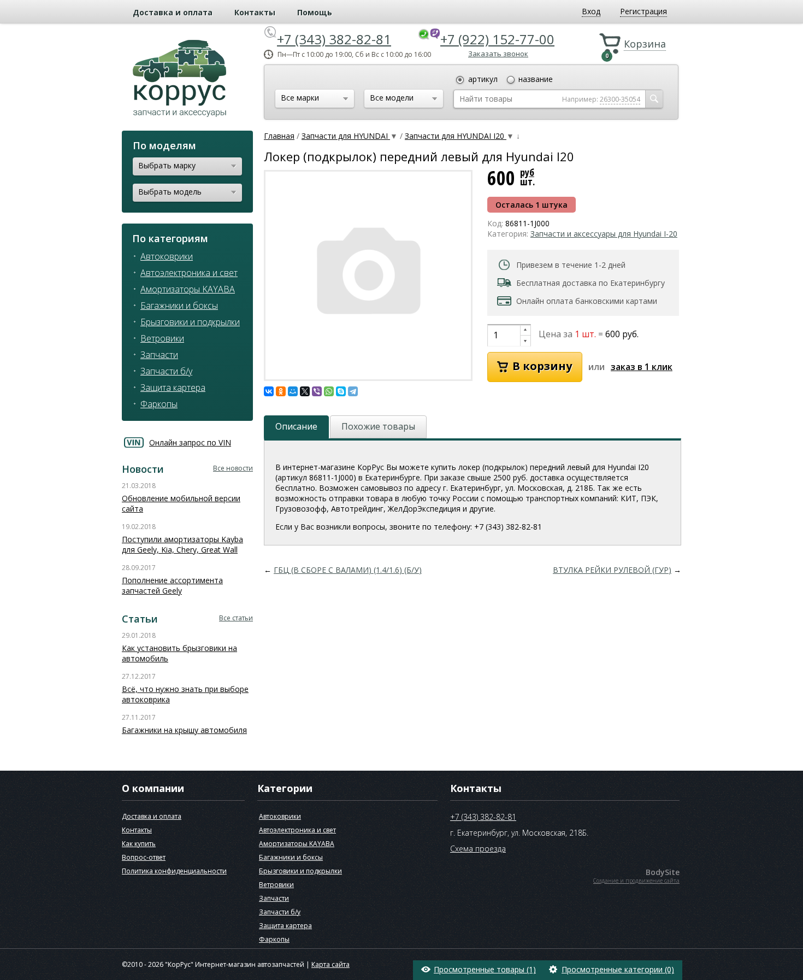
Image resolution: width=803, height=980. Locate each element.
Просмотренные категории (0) (618, 969)
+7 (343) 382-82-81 (334, 39)
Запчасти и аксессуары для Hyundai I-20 (603, 233)
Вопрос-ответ (144, 857)
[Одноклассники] (281, 391)
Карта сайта (330, 964)
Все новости (233, 468)
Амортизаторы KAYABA (187, 289)
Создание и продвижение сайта (636, 880)
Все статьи (236, 618)
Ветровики (162, 338)
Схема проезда (478, 848)
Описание (296, 426)
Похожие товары (378, 426)
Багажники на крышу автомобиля (184, 730)
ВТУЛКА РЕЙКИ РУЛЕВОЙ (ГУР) (612, 570)
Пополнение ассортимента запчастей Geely (172, 585)
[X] (305, 391)
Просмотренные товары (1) (485, 969)
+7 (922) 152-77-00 (497, 39)
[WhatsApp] (329, 391)
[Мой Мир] (293, 391)
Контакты (254, 12)
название (535, 79)
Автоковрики (166, 256)
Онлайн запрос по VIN (190, 442)
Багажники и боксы (179, 306)
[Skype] (341, 391)
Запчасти (159, 355)
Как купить (139, 843)
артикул (483, 79)
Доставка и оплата (172, 12)
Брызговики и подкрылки (190, 322)
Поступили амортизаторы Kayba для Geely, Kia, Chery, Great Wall (182, 544)
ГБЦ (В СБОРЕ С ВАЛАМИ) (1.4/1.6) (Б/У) (348, 570)
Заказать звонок (498, 53)
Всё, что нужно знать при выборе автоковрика (185, 694)
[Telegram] (353, 391)
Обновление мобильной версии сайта (181, 503)
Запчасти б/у (166, 371)
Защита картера (172, 388)
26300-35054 (620, 99)
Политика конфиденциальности (174, 871)
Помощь (314, 12)
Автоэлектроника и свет (189, 273)
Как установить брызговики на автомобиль (179, 653)
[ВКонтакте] (269, 391)
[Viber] (317, 391)
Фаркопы (159, 404)
